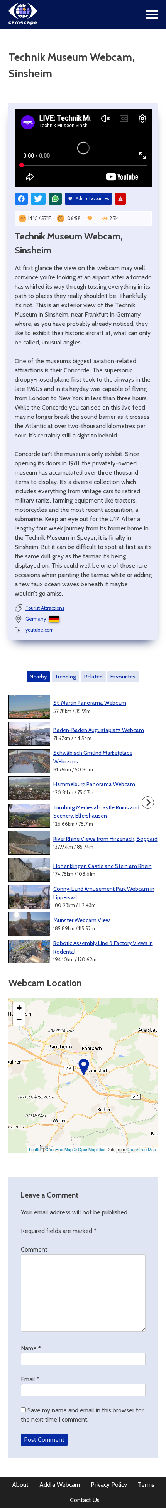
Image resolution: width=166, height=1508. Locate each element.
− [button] (19, 1019)
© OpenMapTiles (89, 1149)
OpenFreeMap (59, 1149)
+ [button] (19, 1008)
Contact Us (85, 1500)
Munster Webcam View (81, 920)
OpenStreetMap (141, 1149)
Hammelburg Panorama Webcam (94, 784)
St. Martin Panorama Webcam (89, 702)
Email (30, 1379)
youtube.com (39, 630)
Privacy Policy (109, 1484)
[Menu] (152, 14)
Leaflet (35, 1149)
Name (31, 1348)
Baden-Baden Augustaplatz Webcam (98, 729)
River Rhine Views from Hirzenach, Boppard (105, 838)
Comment (34, 1249)
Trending (65, 676)
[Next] (148, 802)
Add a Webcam (59, 1484)
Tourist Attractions (44, 608)
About (20, 1484)
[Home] (22, 23)
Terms (146, 1484)
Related (93, 676)
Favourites (123, 676)
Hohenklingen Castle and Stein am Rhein (102, 865)
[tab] (39, 677)
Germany (35, 619)
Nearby (38, 676)
